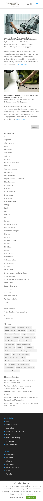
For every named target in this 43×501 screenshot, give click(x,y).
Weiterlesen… (22, 64)
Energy (31, 44)
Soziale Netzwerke (10, 286)
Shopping (7, 266)
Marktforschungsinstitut (23, 344)
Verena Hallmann (12, 42)
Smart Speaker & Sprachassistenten (16, 279)
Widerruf (9, 434)
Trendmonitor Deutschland (13, 361)
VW (25, 367)
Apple (13, 327)
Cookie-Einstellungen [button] (16, 497)
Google (24, 334)
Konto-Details (10, 464)
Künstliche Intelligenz (11, 231)
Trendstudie (32, 361)
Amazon (7, 327)
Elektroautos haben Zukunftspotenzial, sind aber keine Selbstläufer (21, 96)
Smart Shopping (10, 276)
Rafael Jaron (10, 99)
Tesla (17, 357)
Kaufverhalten (16, 337)
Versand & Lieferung (13, 438)
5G (5, 136)
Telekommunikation (11, 299)
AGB (7, 421)
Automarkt (34, 42)
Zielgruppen (26, 47)
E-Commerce (8, 185)
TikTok (23, 357)
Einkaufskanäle (9, 192)
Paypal (26, 351)
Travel (6, 302)
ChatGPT (28, 327)
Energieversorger (10, 201)
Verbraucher (12, 364)
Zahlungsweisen (11, 425)
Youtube (7, 371)
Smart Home (8, 270)
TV (5, 305)
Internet (7, 214)
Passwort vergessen (13, 467)
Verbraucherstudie (23, 364)
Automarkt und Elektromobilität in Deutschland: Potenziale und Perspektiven (20, 39)
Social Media (8, 283)
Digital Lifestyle (9, 175)
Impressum (10, 441)
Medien (7, 244)
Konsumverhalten (10, 224)
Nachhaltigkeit (9, 253)
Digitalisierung (9, 182)
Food (6, 208)
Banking (7, 159)
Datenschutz (10, 428)
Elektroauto (24, 44)
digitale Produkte (10, 331)
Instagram (31, 334)
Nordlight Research (16, 351)
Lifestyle (7, 234)
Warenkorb (9, 474)
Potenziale (33, 351)
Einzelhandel (8, 195)
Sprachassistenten (10, 296)
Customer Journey (10, 169)
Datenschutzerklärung (13, 444)
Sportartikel (8, 289)
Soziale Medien (9, 357)
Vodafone (19, 367)
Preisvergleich (9, 263)
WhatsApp (31, 367)
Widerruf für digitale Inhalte (15, 431)
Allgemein (7, 140)
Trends (25, 361)
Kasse (8, 471)
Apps (6, 146)
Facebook (16, 334)
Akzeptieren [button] (31, 497)
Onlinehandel (9, 257)
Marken (7, 47)
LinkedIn (21, 341)
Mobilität (16, 102)
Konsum (7, 221)
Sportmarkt (8, 292)
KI (5, 218)
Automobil (7, 44)
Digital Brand (8, 172)
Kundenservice (9, 227)
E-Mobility (15, 44)
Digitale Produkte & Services (14, 179)
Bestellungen (10, 455)
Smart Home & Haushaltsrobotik (15, 273)
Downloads (9, 458)
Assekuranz (8, 149)
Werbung (7, 315)
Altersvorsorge (9, 143)
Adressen (9, 461)
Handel (6, 211)
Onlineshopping (10, 260)
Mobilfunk (7, 247)
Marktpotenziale (16, 47)
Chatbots (7, 166)
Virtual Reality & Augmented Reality (16, 312)
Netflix (7, 351)
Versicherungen (9, 309)
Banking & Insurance (11, 162)
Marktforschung (9, 344)
